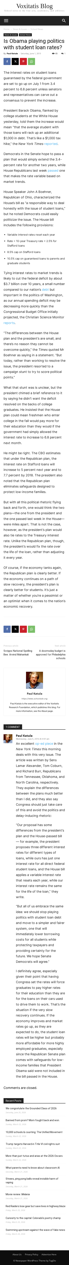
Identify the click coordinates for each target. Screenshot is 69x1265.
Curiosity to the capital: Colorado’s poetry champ (33, 1218)
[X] (15, 61)
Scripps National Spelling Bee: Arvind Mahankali (18, 652)
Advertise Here (49, 1254)
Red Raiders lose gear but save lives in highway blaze (35, 1206)
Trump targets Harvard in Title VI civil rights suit (33, 1144)
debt (45, 289)
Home (7, 29)
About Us (17, 1254)
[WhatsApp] (31, 61)
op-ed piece (44, 743)
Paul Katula (12, 53)
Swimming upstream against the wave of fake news (35, 1230)
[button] (64, 21)
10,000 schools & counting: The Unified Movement (34, 1132)
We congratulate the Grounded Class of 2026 (31, 1108)
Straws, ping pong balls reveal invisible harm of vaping (32, 1180)
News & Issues (20, 29)
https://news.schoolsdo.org (34, 698)
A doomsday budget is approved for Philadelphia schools (50, 654)
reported (51, 144)
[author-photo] (34, 688)
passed (53, 170)
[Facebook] (7, 61)
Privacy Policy (31, 1254)
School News (37, 29)
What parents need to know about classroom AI (33, 1167)
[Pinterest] (23, 61)
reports (9, 323)
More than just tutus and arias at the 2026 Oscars (34, 1155)
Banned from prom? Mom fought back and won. (33, 1120)
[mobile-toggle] (6, 21)
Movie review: (18, 1194)
